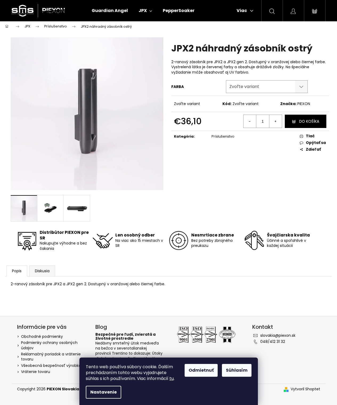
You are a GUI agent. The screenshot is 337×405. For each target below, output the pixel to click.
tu (171, 378)
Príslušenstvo (223, 136)
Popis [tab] (17, 271)
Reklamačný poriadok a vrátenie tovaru (51, 356)
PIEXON (303, 103)
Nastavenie (103, 392)
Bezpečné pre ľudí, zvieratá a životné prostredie (125, 336)
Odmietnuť (201, 370)
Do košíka (309, 121)
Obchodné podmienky (42, 336)
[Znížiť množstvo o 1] (249, 121)
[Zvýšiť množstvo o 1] (275, 121)
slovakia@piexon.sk (277, 335)
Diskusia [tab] (42, 271)
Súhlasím (236, 370)
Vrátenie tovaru (35, 371)
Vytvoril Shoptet (305, 389)
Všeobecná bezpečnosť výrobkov (52, 365)
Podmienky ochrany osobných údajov (49, 345)
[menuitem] (109, 10)
